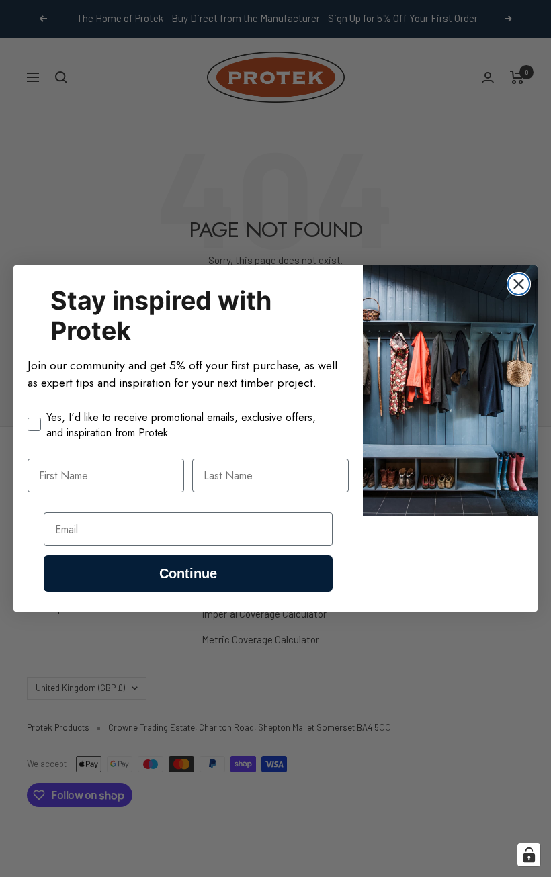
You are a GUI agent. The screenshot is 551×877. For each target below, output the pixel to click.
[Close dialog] (518, 284)
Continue (188, 573)
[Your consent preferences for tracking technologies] (528, 854)
